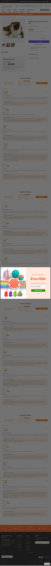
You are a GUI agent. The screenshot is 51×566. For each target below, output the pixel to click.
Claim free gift (38, 290)
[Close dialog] (2, 269)
